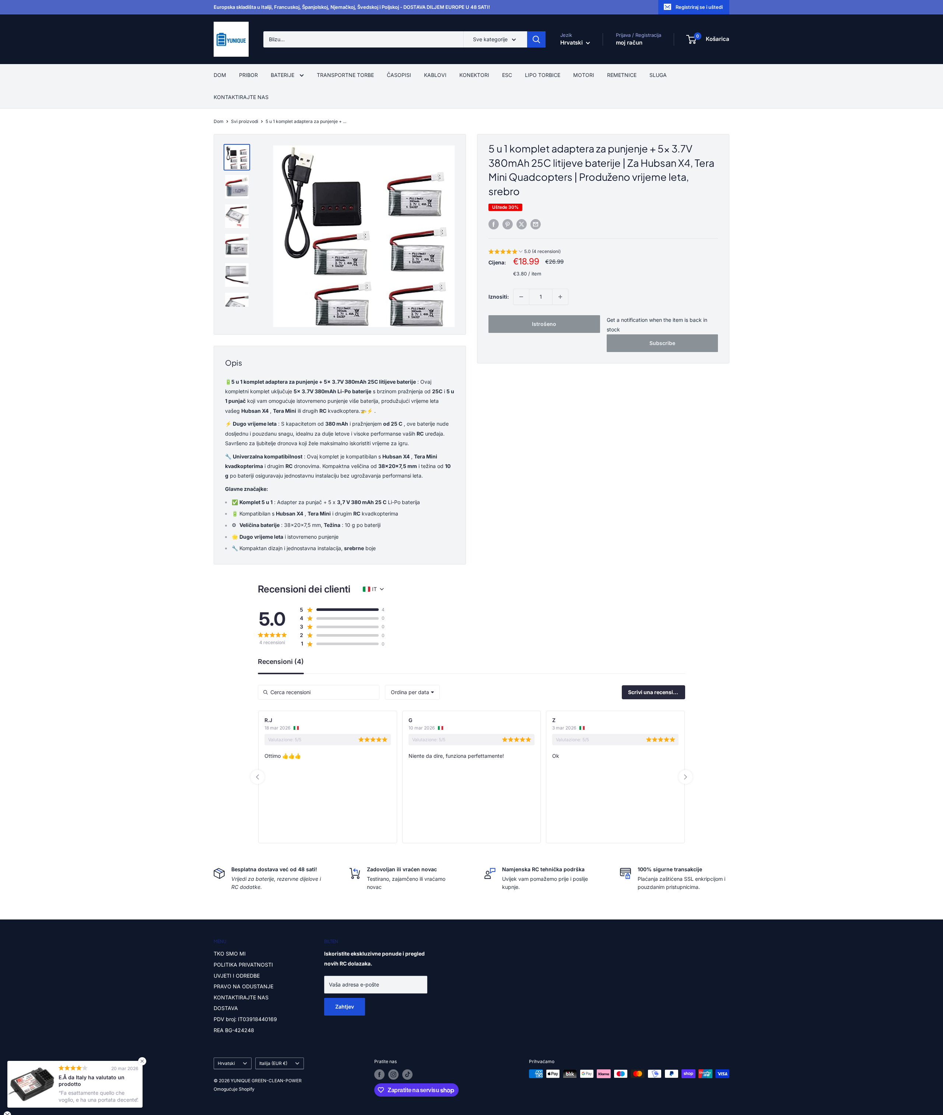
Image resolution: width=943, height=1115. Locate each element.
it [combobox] (374, 589)
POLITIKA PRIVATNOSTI (243, 964)
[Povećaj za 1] (560, 297)
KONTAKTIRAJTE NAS (241, 97)
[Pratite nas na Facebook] (379, 1074)
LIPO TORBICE (542, 75)
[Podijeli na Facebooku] (493, 224)
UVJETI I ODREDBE (237, 975)
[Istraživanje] (536, 39)
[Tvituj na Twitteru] (521, 224)
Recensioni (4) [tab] (281, 661)
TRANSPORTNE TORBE (345, 75)
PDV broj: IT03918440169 (245, 1019)
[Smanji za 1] (521, 297)
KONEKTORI (474, 75)
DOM (220, 75)
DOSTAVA (226, 1008)
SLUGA (658, 75)
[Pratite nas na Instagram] (393, 1074)
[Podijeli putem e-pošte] (535, 224)
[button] (524, 252)
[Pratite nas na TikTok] (407, 1074)
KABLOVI (435, 75)
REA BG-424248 (234, 1030)
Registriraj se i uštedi (699, 7)
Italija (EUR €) (273, 1063)
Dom (219, 121)
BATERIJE (283, 75)
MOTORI (583, 75)
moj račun (629, 42)
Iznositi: (498, 296)
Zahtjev (344, 1006)
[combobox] (412, 692)
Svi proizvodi (244, 121)
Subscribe (662, 343)
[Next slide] (686, 777)
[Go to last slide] (257, 777)
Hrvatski (226, 1063)
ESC (507, 75)
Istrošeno (544, 324)
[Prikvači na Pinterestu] (507, 224)
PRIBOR (248, 75)
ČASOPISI (399, 75)
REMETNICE (622, 75)
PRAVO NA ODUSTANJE (243, 986)
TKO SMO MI (230, 953)
